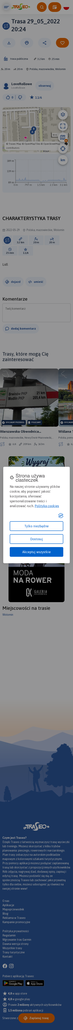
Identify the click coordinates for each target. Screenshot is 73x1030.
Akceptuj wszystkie (36, 552)
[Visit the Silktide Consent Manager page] (60, 515)
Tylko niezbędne (36, 526)
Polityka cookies (47, 506)
